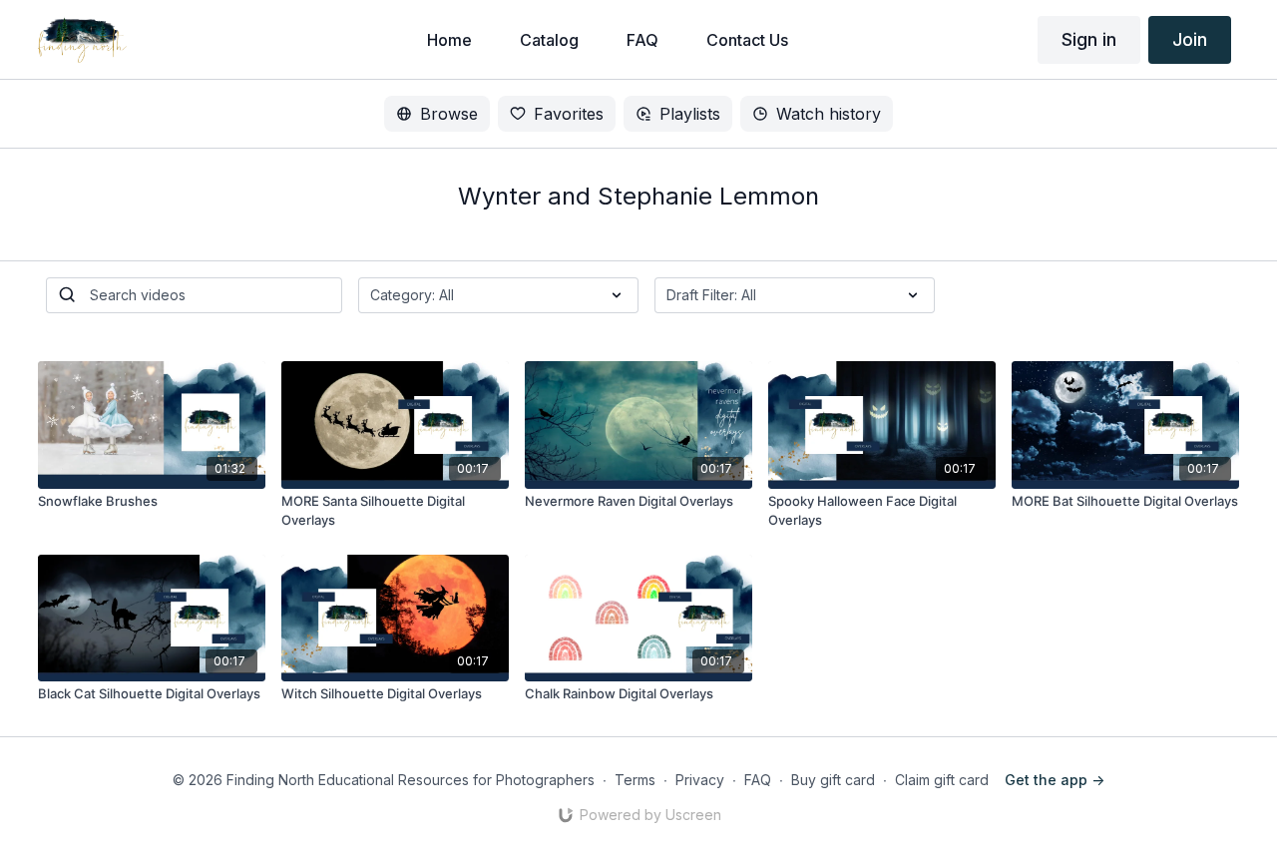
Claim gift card (942, 779)
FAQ (757, 779)
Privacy (699, 779)
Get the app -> (1054, 779)
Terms (635, 779)
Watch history (828, 114)
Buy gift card (833, 779)
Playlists (689, 114)
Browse (449, 114)
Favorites (569, 114)
